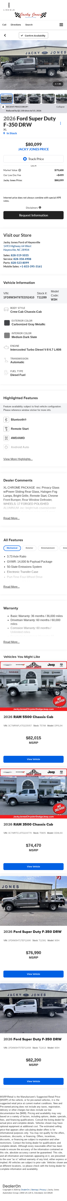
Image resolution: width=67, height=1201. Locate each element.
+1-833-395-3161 (31, 266)
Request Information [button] (33, 215)
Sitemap (34, 1190)
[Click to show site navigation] (61, 24)
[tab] (12, 548)
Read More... (11, 518)
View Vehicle (33, 759)
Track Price (36, 159)
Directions (16, 24)
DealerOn (25, 1190)
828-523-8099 (20, 262)
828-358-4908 (22, 258)
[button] (4, 24)
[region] (33, 186)
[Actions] (60, 123)
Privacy (43, 1190)
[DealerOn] (12, 1186)
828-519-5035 (20, 255)
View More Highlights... (18, 459)
